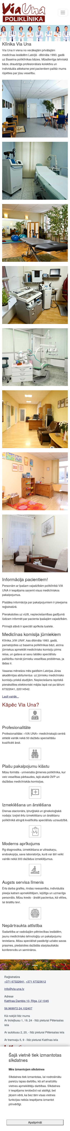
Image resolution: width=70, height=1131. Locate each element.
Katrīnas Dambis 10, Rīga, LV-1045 (26, 1001)
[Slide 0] (35, 965)
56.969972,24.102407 (18, 1008)
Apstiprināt (35, 1122)
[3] (35, 232)
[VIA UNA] (23, 12)
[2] (35, 170)
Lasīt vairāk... (10, 696)
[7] (35, 481)
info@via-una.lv (14, 989)
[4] (35, 294)
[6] (35, 419)
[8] (35, 543)
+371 (14, 981)
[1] (35, 108)
